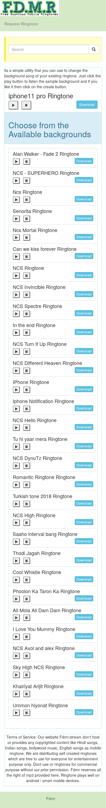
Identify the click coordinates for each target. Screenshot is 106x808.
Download (87, 104)
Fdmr (50, 798)
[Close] (13, 105)
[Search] (93, 49)
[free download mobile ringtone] (29, 7)
